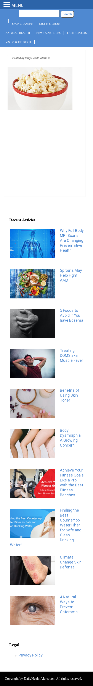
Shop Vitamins (22, 23)
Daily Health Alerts (36, 58)
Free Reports (77, 32)
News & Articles (48, 32)
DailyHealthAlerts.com (39, 678)
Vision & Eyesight (18, 42)
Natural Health (17, 32)
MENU (17, 5)
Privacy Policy (31, 655)
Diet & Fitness (49, 23)
